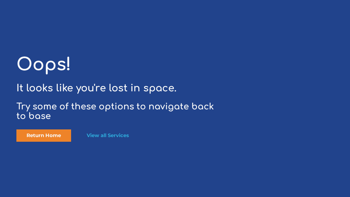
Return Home (44, 135)
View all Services (108, 135)
